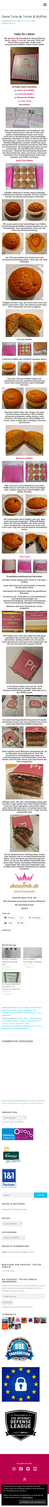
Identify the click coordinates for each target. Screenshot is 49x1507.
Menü (45, 5)
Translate (19, 1122)
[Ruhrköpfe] (11, 1320)
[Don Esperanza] (24, 1320)
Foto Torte (26, 101)
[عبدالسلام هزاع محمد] (5, 1326)
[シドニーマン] (5, 1320)
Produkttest (29, 1013)
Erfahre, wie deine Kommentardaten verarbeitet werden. (23, 1103)
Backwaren (36, 1008)
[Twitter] (28, 1469)
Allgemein (24, 1008)
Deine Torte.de (27, 1021)
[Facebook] (21, 1469)
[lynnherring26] (18, 1320)
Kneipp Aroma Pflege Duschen (14, 1209)
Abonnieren (7, 1302)
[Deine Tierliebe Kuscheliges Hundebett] (32, 952)
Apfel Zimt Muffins (26, 90)
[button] (13, 210)
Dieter (5, 1252)
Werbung (6, 1015)
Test (39, 1013)
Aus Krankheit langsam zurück (22, 1252)
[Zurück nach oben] (24, 1479)
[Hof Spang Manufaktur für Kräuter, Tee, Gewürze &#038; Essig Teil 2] (11, 977)
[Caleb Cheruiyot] (31, 1320)
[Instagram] (14, 1469)
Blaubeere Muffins (10, 1021)
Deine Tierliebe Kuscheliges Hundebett (32, 960)
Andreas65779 (8, 23)
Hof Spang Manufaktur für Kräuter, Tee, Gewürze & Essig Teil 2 (11, 986)
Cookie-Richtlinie (27, 1497)
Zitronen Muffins (26, 94)
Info (20, 1010)
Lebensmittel (30, 1010)
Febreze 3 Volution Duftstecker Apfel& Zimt (9, 961)
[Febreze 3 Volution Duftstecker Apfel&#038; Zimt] (11, 952)
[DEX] (37, 1320)
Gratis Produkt (9, 1010)
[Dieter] (18, 1326)
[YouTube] (35, 1469)
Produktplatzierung (12, 1013)
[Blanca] (11, 1326)
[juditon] (43, 1320)
